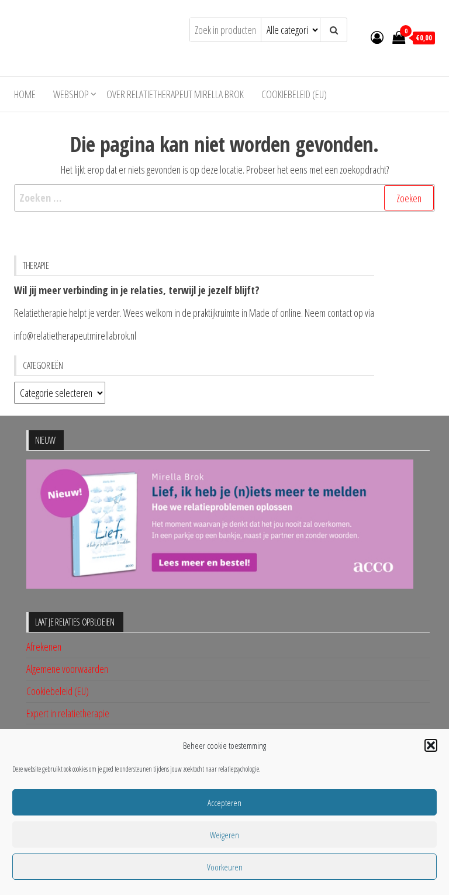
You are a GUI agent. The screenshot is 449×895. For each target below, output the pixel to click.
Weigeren (224, 835)
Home (25, 94)
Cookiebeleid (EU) (294, 94)
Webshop (71, 94)
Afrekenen (43, 647)
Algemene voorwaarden (67, 669)
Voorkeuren (225, 867)
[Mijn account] (377, 37)
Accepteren (224, 802)
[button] (431, 745)
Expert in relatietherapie (67, 713)
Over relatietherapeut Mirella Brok (175, 94)
